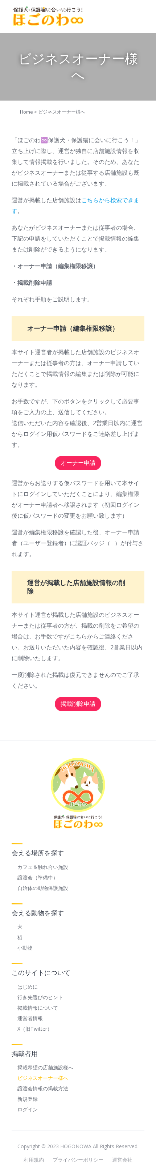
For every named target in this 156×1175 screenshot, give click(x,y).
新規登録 (27, 1098)
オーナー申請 (78, 463)
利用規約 (34, 1159)
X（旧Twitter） (34, 1028)
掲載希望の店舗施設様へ (45, 1067)
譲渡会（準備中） (37, 877)
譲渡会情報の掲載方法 (42, 1088)
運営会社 (122, 1159)
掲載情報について (37, 1007)
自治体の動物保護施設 (42, 888)
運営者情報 (30, 1018)
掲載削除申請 (78, 704)
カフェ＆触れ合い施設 (42, 867)
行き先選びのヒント (40, 997)
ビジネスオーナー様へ (42, 1077)
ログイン (27, 1109)
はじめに (27, 986)
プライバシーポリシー (78, 1159)
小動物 (25, 947)
